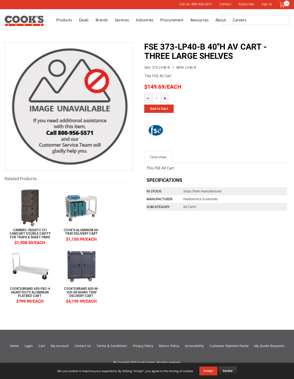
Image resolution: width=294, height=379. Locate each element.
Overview (158, 157)
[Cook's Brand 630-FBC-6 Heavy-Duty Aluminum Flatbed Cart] (30, 266)
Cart (42, 346)
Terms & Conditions (112, 346)
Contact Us (82, 346)
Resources (199, 20)
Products (64, 20)
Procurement (172, 20)
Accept (208, 371)
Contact (225, 4)
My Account (60, 346)
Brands (102, 20)
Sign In (266, 4)
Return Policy (169, 346)
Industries (144, 20)
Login (29, 346)
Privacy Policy (143, 346)
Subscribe (246, 4)
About (220, 20)
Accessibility (194, 346)
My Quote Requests (269, 346)
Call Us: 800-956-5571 (195, 4)
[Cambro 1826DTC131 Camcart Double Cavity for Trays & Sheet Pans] (30, 207)
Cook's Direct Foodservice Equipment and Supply (24, 22)
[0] (282, 4)
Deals (84, 20)
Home (14, 346)
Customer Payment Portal (229, 346)
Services (122, 20)
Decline (227, 371)
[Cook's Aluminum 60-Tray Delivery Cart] (81, 207)
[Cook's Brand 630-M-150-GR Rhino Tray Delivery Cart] (81, 266)
